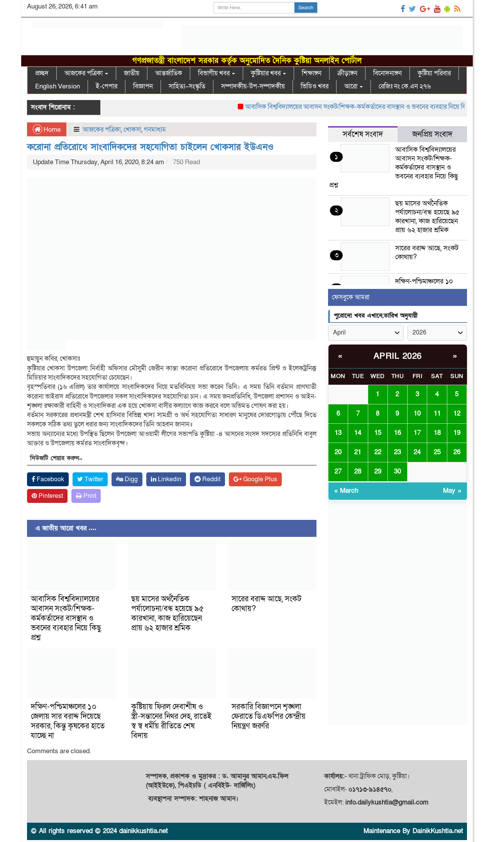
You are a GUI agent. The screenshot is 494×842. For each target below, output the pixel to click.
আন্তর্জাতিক (168, 73)
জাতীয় (131, 73)
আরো (351, 86)
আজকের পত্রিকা (84, 73)
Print (89, 496)
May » (452, 490)
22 (377, 452)
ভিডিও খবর (314, 86)
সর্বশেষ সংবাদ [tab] (363, 134)
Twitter (93, 479)
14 (357, 432)
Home (51, 129)
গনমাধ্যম (155, 129)
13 (338, 432)
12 (456, 413)
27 (338, 471)
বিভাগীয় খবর (214, 73)
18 (437, 432)
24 (417, 452)
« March (346, 490)
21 (357, 452)
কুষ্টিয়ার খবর (266, 73)
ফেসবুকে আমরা (350, 297)
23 (397, 452)
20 (338, 452)
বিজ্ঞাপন (143, 86)
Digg (130, 479)
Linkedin (168, 479)
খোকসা (132, 129)
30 (397, 471)
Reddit (210, 479)
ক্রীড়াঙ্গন (347, 73)
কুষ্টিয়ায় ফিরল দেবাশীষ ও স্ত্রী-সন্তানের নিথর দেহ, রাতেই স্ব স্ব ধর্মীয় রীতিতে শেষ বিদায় (171, 721)
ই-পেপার (106, 86)
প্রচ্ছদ (42, 73)
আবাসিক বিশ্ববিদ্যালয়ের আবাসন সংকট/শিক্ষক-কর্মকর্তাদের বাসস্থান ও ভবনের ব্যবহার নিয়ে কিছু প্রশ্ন (351, 106)
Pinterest (50, 496)
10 (417, 413)
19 (456, 432)
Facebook (49, 479)
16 (397, 432)
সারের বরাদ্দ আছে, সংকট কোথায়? (266, 604)
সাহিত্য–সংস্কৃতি (187, 86)
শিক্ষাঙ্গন (311, 73)
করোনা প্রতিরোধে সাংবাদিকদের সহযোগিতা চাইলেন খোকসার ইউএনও (150, 147)
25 (437, 452)
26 (456, 452)
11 (437, 413)
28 (357, 471)
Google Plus (259, 479)
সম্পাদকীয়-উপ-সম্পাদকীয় (253, 86)
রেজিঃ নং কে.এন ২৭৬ (405, 86)
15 (377, 432)
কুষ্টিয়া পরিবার (434, 73)
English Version (57, 86)
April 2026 (398, 356)
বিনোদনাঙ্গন (387, 73)
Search (305, 8)
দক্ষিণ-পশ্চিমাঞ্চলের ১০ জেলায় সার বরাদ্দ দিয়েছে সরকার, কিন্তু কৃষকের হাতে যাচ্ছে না (68, 721)
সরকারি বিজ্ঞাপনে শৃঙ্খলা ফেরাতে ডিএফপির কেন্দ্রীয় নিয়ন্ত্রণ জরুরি (269, 716)
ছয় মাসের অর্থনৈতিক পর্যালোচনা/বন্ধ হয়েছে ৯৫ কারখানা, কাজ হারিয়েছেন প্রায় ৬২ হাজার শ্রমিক (167, 613)
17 (417, 432)
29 (377, 471)
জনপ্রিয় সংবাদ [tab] (432, 134)
